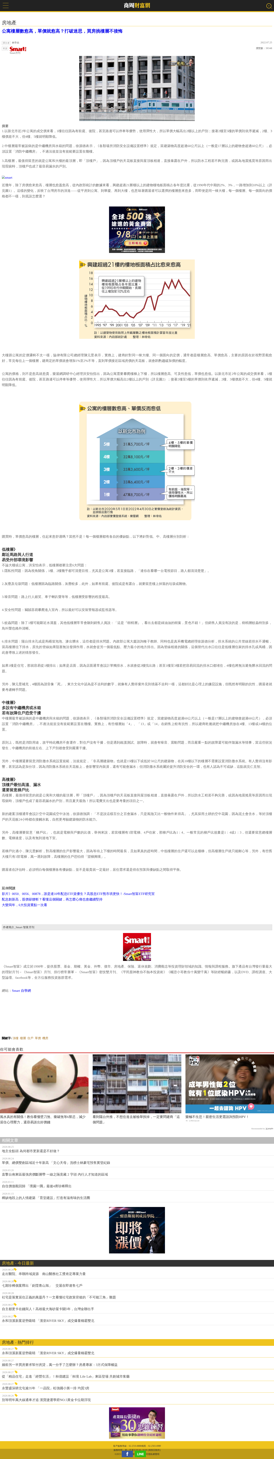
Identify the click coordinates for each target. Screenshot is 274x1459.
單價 (38, 1038)
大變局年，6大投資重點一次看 (24, 905)
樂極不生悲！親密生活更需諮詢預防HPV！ (217, 1117)
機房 (45, 1038)
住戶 (30, 1038)
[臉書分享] (128, 1454)
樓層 (23, 1038)
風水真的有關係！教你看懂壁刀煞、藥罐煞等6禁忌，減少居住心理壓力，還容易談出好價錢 (43, 1119)
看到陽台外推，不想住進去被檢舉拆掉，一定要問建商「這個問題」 (136, 1119)
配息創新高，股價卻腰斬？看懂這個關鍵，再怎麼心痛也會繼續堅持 (52, 899)
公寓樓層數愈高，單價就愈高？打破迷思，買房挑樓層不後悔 (62, 31)
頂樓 (15, 1038)
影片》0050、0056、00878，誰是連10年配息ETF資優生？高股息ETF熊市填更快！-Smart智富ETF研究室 (78, 894)
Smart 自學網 (21, 990)
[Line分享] (141, 1454)
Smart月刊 (15, 52)
